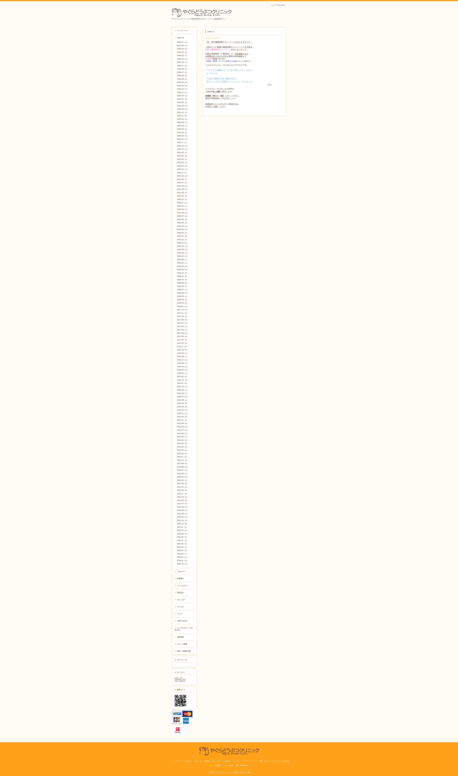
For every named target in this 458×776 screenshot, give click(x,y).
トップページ (182, 31)
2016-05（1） (182, 363)
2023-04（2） (182, 132)
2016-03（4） (182, 370)
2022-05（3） (182, 156)
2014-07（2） (182, 430)
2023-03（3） (182, 136)
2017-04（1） (182, 333)
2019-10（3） (182, 246)
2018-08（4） (182, 286)
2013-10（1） (182, 460)
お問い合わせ (182, 621)
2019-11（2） (182, 243)
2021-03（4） (182, 193)
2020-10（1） (182, 206)
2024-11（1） (182, 92)
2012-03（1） (182, 514)
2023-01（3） (182, 139)
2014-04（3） (182, 440)
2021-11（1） (182, 173)
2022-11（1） (182, 142)
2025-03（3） (182, 82)
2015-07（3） (182, 397)
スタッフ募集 (182, 644)
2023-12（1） (182, 112)
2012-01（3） (182, 520)
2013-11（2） (182, 457)
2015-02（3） (182, 410)
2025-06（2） (182, 76)
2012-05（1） (182, 507)
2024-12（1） (182, 89)
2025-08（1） (182, 69)
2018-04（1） (182, 300)
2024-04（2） (182, 102)
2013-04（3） (182, 477)
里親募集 (180, 637)
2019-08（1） (182, 253)
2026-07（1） (182, 42)
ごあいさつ (181, 571)
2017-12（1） (182, 310)
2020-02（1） (182, 233)
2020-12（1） (182, 199)
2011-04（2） (182, 550)
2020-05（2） (182, 223)
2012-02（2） (182, 517)
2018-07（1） (182, 290)
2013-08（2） (182, 467)
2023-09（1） (182, 122)
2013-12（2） (182, 453)
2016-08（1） (182, 356)
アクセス (180, 607)
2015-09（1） (182, 390)
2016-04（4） (182, 366)
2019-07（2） (182, 256)
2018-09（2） (182, 283)
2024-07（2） (182, 99)
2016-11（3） (182, 346)
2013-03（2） (182, 480)
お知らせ (180, 38)
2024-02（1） (182, 109)
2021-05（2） (182, 189)
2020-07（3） (182, 216)
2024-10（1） (182, 96)
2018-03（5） (182, 303)
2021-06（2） (182, 186)
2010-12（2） (182, 564)
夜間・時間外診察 (184, 651)
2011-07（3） (182, 540)
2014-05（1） (182, 437)
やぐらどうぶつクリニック (223, 772)
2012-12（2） (182, 490)
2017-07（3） (182, 323)
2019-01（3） (182, 273)
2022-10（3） (182, 146)
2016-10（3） (182, 350)
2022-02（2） (182, 166)
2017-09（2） (182, 320)
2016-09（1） (182, 353)
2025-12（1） (182, 62)
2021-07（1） (182, 183)
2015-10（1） (182, 387)
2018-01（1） (182, 306)
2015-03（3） (182, 407)
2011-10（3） (182, 530)
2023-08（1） (182, 126)
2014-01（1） (182, 450)
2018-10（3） (182, 280)
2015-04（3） (182, 403)
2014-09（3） (182, 423)
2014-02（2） (182, 447)
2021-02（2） (182, 196)
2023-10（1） (182, 119)
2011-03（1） (182, 554)
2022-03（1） (182, 162)
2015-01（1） (182, 413)
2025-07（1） (182, 72)
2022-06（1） (182, 152)
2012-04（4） (182, 510)
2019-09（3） (182, 249)
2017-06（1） (182, 326)
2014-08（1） (182, 427)
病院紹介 (180, 593)
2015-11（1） (182, 383)
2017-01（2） (182, 343)
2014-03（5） (182, 443)
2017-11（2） (182, 313)
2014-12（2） (182, 417)
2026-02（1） (182, 55)
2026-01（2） (182, 59)
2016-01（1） (182, 376)
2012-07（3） (182, 504)
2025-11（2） (182, 66)
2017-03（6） (182, 336)
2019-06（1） (182, 259)
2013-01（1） (182, 487)
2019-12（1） (182, 239)
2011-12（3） (182, 524)
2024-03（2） (182, 106)
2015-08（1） (182, 393)
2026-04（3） (182, 49)
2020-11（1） (182, 203)
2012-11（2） (182, 494)
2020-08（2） (182, 213)
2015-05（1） (182, 400)
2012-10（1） (182, 497)
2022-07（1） (182, 149)
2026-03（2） (182, 52)
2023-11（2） (182, 116)
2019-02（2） (182, 269)
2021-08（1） (182, 179)
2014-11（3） (182, 420)
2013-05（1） (182, 473)
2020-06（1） (182, 219)
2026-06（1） (182, 45)
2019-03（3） (182, 266)
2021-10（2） (182, 176)
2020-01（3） (182, 236)
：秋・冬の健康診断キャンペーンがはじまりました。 (228, 42)
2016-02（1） (182, 373)
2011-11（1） (182, 527)
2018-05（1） (182, 296)
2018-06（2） (182, 293)
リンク (179, 614)
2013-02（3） (182, 483)
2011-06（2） (182, 544)
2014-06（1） (182, 433)
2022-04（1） (182, 159)
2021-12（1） (182, 169)
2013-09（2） (182, 463)
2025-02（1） (182, 86)
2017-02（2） (182, 340)
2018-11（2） (182, 276)
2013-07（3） (182, 470)
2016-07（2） (182, 360)
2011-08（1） (182, 537)
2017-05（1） (182, 330)
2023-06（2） (182, 129)
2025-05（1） (182, 79)
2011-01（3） (182, 560)
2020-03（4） (182, 229)
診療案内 (180, 578)
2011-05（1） (182, 547)
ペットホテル (182, 585)
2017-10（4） (182, 316)
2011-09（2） (182, 534)
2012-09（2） (182, 500)
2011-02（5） (182, 557)
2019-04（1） (182, 263)
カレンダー (181, 600)
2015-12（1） (182, 380)
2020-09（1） (182, 209)
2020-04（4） (182, 226)
